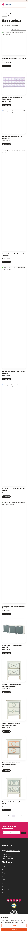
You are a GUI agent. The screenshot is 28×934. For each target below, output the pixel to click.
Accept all (14, 929)
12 (6, 818)
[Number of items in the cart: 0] (25, 4)
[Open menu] (27, 1)
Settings (14, 925)
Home (3, 14)
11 (3, 818)
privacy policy (8, 922)
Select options (6, 66)
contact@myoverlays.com (13, 850)
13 (8, 818)
